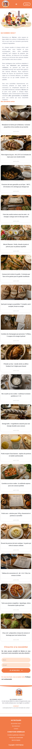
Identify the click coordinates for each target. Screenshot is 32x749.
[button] (16, 4)
